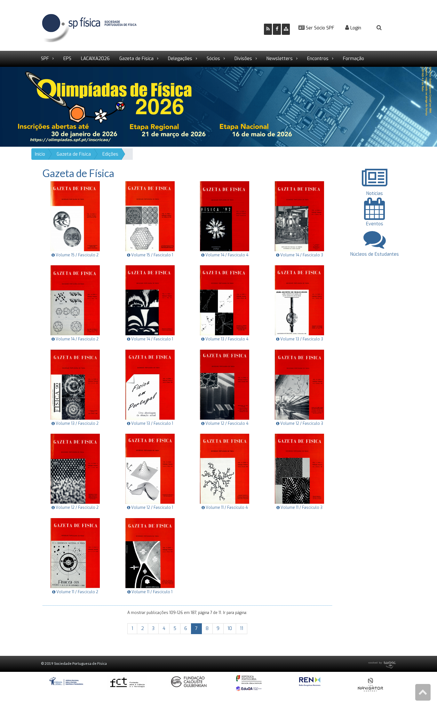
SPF (45, 59)
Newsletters (279, 59)
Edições (110, 154)
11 (241, 628)
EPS (67, 59)
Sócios (213, 59)
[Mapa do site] (286, 29)
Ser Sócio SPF (319, 28)
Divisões (243, 59)
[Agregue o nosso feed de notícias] (268, 29)
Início (40, 154)
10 (229, 628)
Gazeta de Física (136, 59)
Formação (353, 59)
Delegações (180, 59)
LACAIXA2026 (95, 59)
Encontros (318, 59)
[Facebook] (277, 29)
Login (355, 28)
